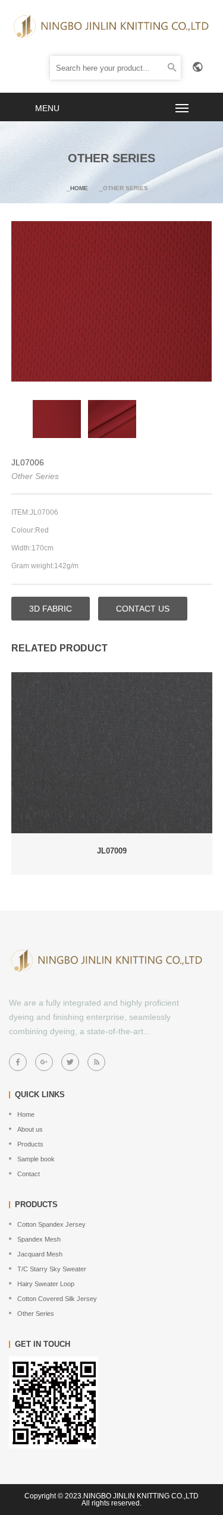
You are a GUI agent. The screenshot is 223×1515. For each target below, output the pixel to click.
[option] (56, 419)
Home (79, 188)
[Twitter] (70, 1062)
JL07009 (112, 850)
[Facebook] (18, 1062)
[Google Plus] (44, 1062)
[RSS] (96, 1062)
